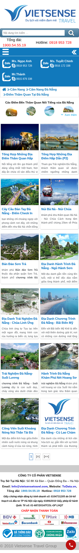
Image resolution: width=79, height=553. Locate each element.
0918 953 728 (60, 42)
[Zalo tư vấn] (71, 532)
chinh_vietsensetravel (52, 66)
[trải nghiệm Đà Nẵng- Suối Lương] (20, 356)
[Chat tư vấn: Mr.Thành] (14, 79)
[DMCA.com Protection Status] (71, 538)
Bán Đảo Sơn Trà (14, 264)
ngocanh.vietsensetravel (14, 66)
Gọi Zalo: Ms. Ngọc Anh (6, 63)
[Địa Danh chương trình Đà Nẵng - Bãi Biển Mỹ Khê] (59, 301)
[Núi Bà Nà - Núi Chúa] (59, 192)
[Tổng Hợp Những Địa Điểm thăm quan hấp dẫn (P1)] (20, 137)
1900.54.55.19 (14, 45)
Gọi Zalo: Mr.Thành (6, 76)
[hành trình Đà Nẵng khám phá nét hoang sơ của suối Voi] (59, 356)
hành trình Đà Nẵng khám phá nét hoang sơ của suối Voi (59, 377)
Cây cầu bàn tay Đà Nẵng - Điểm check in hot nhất (17, 213)
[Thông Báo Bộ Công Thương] (17, 538)
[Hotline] (71, 545)
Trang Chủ (39, 13)
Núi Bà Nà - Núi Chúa (56, 209)
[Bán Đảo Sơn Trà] (20, 247)
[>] (38, 456)
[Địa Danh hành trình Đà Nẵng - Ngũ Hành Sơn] (59, 247)
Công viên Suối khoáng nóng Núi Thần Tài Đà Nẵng (19, 432)
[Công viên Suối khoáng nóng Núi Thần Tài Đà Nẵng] (20, 411)
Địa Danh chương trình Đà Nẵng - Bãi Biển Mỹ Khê (58, 322)
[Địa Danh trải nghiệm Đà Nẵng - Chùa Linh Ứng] (20, 301)
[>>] (46, 456)
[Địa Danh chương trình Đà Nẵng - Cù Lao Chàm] (59, 411)
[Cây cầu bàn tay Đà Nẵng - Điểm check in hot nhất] (20, 192)
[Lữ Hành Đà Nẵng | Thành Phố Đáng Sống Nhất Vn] (4, 89)
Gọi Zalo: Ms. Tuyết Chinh (44, 63)
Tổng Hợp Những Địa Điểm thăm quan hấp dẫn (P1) (17, 158)
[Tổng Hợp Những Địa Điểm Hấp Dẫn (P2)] (59, 137)
